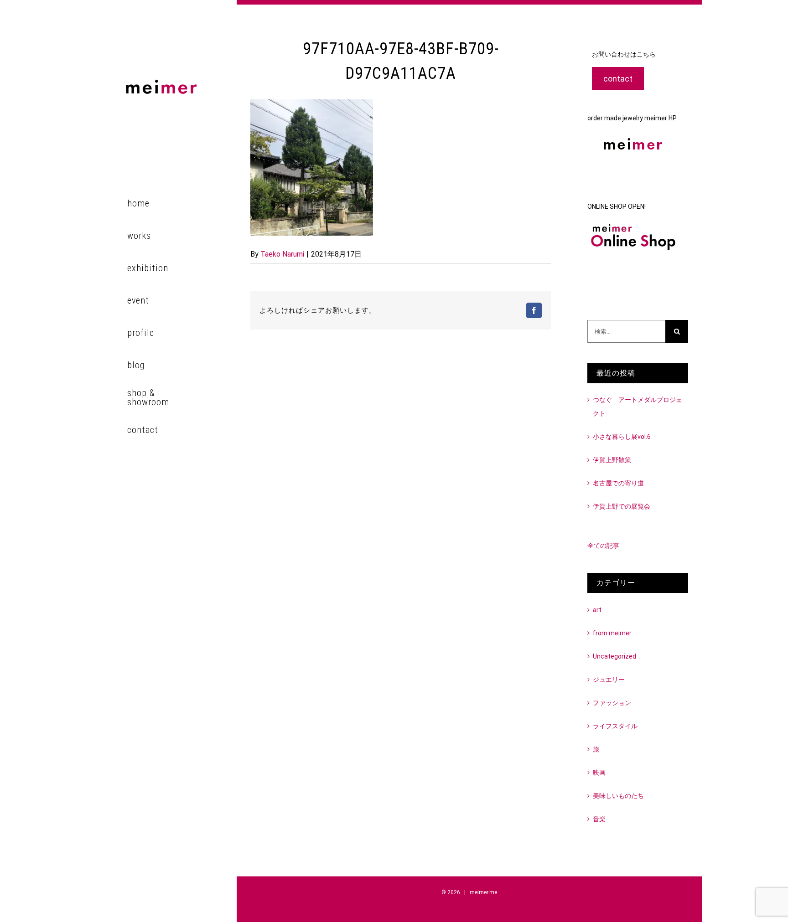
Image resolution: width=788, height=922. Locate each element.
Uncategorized (614, 656)
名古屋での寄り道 (618, 483)
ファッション (612, 702)
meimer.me (483, 892)
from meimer (612, 633)
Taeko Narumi (282, 254)
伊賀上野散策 (612, 460)
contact (617, 78)
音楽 (599, 819)
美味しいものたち (618, 795)
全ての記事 (603, 545)
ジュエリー (609, 679)
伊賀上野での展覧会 (621, 506)
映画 (599, 772)
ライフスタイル (615, 726)
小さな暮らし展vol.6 (622, 436)
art (597, 609)
